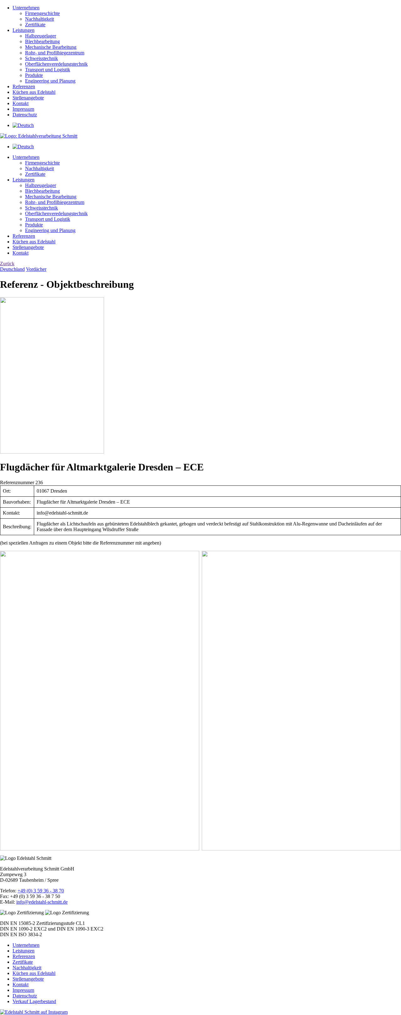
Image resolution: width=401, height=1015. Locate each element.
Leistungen (23, 30)
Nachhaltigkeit (39, 19)
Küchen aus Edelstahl (34, 92)
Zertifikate (35, 24)
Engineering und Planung (50, 81)
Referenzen (24, 86)
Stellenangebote (28, 97)
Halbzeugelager (40, 35)
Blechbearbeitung (42, 41)
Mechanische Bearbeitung (50, 47)
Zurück (7, 263)
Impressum (23, 109)
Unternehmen (26, 7)
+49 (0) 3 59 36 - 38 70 (41, 890)
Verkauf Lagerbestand (34, 1001)
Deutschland (12, 269)
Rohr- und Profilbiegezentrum (54, 52)
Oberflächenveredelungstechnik (56, 64)
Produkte (34, 75)
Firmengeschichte (42, 13)
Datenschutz (25, 114)
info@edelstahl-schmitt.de (42, 902)
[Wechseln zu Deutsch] (23, 125)
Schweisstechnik (41, 58)
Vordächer (36, 269)
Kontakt (21, 103)
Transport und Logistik (47, 69)
